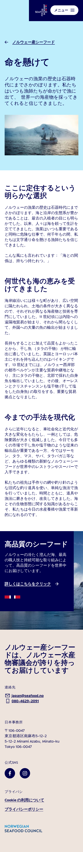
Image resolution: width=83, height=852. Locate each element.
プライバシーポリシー (24, 809)
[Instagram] (25, 773)
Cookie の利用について (24, 800)
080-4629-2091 (25, 701)
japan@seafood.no (28, 695)
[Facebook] (10, 773)
